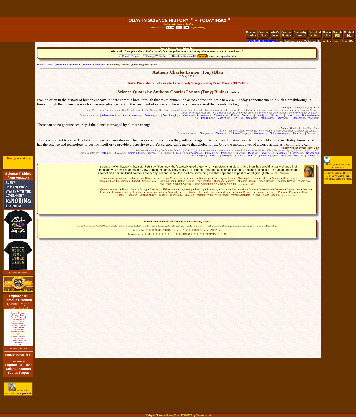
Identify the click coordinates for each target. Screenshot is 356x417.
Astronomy (212, 189)
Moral (224, 153)
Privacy (336, 41)
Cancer (187, 115)
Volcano (200, 194)
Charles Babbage (18, 340)
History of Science (133, 192)
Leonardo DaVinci (286, 181)
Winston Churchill (130, 181)
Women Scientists (240, 194)
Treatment (295, 118)
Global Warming (278, 133)
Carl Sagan (281, 173)
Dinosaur (279, 189)
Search (337, 32)
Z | (220, 230)
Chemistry (155, 189)
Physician (294, 192)
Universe (189, 194)
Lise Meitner (18, 338)
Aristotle (275, 178)
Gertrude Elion (18, 315)
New (235, 118)
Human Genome (310, 115)
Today (279, 118)
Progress (264, 118)
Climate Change (239, 133)
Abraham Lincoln (247, 181)
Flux (177, 153)
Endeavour (219, 115)
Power (264, 153)
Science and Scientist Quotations (98, 226)
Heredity (260, 115)
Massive (222, 118)
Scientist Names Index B (96, 64)
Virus (210, 194)
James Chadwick (18, 319)
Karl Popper (166, 183)
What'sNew (275, 34)
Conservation (265, 189)
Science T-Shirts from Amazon (18, 175)
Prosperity (280, 153)
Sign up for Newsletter (338, 175)
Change (204, 133)
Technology (267, 155)
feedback (27, 393)
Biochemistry (239, 189)
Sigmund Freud (167, 181)
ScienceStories (286, 34)
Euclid (18, 344)
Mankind (205, 118)
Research (132, 194)
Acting (105, 153)
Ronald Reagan (130, 56)
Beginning (150, 115)
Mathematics (196, 192)
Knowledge (173, 192)
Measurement (213, 192)
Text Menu (289, 41)
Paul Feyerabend (18, 331)
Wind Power (221, 194)
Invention (151, 192)
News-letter (327, 34)
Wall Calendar (310, 41)
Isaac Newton (146, 178)
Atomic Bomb (129, 189)
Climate (219, 133)
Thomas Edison (260, 178)
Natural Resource (244, 192)
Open (249, 118)
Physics (282, 192)
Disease (201, 115)
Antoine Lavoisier (18, 336)
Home (280, 41)
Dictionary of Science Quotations (63, 64)
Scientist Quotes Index (18, 354)
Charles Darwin (178, 178)
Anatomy (199, 189)
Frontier (245, 115)
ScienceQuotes (251, 34)
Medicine (227, 192)
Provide (296, 153)
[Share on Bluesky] (327, 161)
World (310, 155)
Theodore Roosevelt (183, 56)
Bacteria (225, 189)
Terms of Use (348, 41)
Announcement (130, 115)
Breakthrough (170, 115)
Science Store (324, 41)
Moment (209, 153)
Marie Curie (289, 178)
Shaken (238, 155)
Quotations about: (109, 189)
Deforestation (170, 189)
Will (296, 155)
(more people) (247, 184)
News (299, 41)
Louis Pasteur (204, 181)
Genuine (258, 133)
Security (311, 133)
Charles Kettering (227, 183)
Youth (266, 194)
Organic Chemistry (266, 192)
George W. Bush (155, 56)
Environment (293, 189)
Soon (250, 155)
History (274, 115)
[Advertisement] (178, 8)
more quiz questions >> (222, 56)
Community (134, 153)
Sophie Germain (18, 313)
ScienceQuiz (263, 34)
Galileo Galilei (149, 181)
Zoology (275, 194)
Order (237, 153)
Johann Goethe (183, 183)
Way (310, 118)
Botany (252, 189)
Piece (251, 153)
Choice (117, 153)
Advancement (109, 115)
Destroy (151, 153)
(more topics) (289, 195)
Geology (116, 192)
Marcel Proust (18, 321)
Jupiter (161, 192)
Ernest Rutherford (18, 317)
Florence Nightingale (239, 178)
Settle (225, 155)
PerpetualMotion (315, 34)
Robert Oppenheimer (204, 183)
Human (289, 115)
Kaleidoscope (193, 153)
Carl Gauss (18, 329)
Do (164, 153)
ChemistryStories (300, 34)
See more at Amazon (18, 273)
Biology (143, 189)
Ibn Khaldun (18, 342)
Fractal (306, 189)
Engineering (186, 189)
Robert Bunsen (186, 181)
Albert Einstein (128, 178)
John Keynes (18, 327)
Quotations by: (110, 178)
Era (233, 115)
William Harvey (18, 323)
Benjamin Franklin (109, 181)
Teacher (163, 194)
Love (184, 192)
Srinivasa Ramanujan (200, 178)
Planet (296, 133)
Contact (349, 32)
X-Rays (257, 194)
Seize (212, 155)
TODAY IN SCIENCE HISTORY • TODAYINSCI (178, 20)
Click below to (18, 362)
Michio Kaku (304, 181)
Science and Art (147, 194)
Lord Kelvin (162, 178)
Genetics (105, 192)
